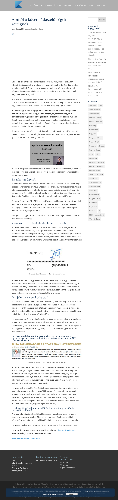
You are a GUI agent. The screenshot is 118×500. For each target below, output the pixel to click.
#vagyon (92, 199)
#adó (100, 105)
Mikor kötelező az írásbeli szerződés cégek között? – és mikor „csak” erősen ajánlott (96, 49)
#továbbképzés (94, 195)
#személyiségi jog (95, 182)
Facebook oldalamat (67, 430)
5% (99, 211)
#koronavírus (93, 158)
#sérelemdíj (93, 190)
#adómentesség (94, 109)
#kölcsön (92, 166)
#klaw (98, 154)
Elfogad (71, 494)
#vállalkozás (93, 203)
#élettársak (92, 211)
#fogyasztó (92, 134)
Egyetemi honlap (67, 468)
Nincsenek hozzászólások (32, 29)
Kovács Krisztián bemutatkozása (56, 5)
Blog (91, 5)
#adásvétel (92, 105)
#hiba (91, 142)
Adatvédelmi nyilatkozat (46, 460)
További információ (57, 494)
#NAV (91, 174)
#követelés (100, 166)
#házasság (92, 146)
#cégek (91, 122)
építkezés (97, 219)
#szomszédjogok (94, 186)
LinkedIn (64, 462)
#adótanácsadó (94, 113)
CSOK (91, 215)
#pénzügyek (99, 174)
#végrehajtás (93, 207)
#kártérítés (92, 162)
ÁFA (90, 219)
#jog (90, 150)
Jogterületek (80, 5)
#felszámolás (93, 130)
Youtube (64, 465)
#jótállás (97, 150)
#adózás (92, 118)
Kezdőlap (34, 5)
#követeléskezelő (94, 170)
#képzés (101, 162)
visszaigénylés (99, 215)
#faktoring (92, 126)
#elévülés (99, 122)
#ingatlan (101, 146)
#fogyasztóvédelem (95, 138)
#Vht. (98, 199)
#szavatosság (93, 178)
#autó (99, 118)
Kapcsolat (101, 5)
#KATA (91, 154)
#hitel (97, 142)
